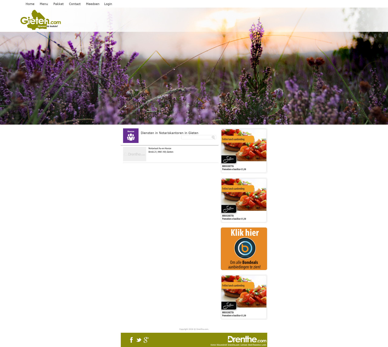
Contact (75, 4)
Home (30, 4)
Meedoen (93, 4)
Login (108, 4)
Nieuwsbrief (222, 345)
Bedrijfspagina (254, 345)
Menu (44, 4)
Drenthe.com (234, 345)
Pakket (58, 4)
